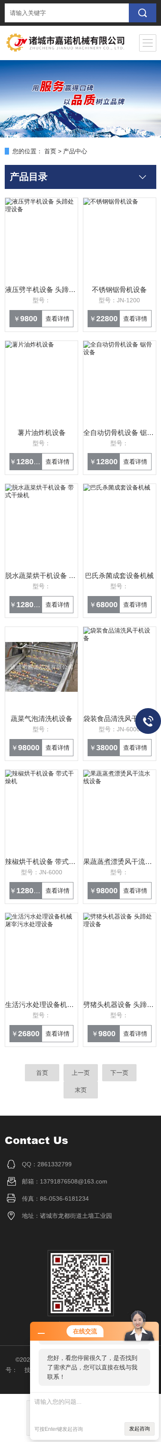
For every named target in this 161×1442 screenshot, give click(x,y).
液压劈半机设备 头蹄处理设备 (41, 289)
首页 (50, 151)
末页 (81, 1089)
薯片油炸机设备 (42, 432)
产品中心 (75, 151)
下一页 (119, 1072)
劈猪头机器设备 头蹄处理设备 (119, 1004)
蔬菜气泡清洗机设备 (42, 718)
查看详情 (58, 318)
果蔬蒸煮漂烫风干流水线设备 (119, 861)
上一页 (81, 1072)
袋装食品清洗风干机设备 (119, 718)
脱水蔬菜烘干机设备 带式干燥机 (41, 575)
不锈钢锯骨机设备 (119, 289)
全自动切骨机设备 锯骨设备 (119, 432)
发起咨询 (139, 1429)
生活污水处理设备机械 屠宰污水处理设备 (41, 1004)
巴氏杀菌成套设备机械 (119, 575)
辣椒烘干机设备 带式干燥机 (41, 861)
